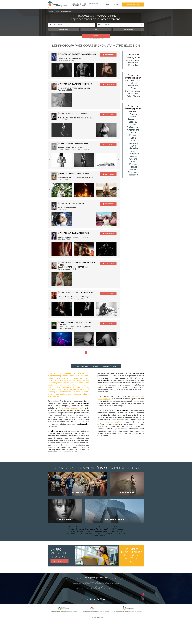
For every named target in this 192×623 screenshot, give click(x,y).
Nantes (112, 579)
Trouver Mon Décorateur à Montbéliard (90, 611)
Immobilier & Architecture (114, 527)
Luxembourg (100, 583)
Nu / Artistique (117, 529)
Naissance (87, 527)
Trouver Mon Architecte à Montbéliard (58, 611)
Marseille (76, 579)
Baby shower (113, 533)
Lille (103, 579)
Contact (116, 5)
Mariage (71, 527)
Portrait (99, 529)
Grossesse (79, 527)
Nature (119, 531)
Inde (88, 583)
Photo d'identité (90, 533)
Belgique (93, 583)
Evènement (80, 531)
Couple (101, 527)
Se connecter (133, 5)
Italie (111, 583)
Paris (67, 579)
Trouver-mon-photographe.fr (71, 408)
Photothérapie (102, 533)
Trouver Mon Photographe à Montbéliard (122, 611)
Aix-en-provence (84, 579)
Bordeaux (98, 579)
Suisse (107, 583)
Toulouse (92, 579)
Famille (94, 527)
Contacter (109, 55)
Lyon (71, 579)
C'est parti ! (59, 561)
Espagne (116, 583)
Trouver (96, 36)
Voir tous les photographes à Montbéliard (96, 366)
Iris (119, 533)
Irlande (84, 583)
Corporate (98, 531)
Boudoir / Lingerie (98, 535)
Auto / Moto (71, 533)
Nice (107, 579)
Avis (107, 5)
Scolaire (80, 533)
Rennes (124, 579)
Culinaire (72, 531)
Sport (105, 531)
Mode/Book (107, 529)
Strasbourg (118, 579)
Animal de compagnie (87, 529)
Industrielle (90, 531)
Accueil (50, 11)
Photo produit (73, 529)
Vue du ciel (112, 531)
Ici (131, 561)
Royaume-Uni (77, 583)
